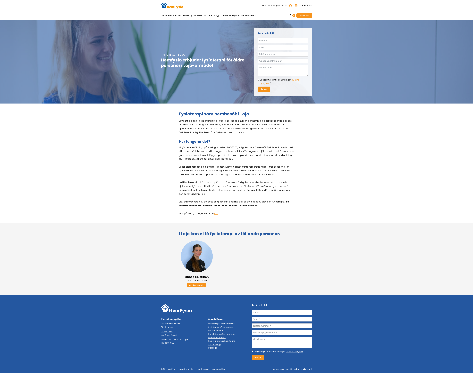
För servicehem (248, 15)
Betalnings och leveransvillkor (197, 15)
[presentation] (197, 256)
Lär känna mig (197, 285)
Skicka (264, 89)
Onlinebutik (304, 15)
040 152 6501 (167, 331)
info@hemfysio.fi (169, 335)
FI (307, 5)
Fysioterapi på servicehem (221, 327)
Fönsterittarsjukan (230, 15)
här (216, 213)
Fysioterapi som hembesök (221, 323)
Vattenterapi (214, 344)
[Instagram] (296, 5)
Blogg (217, 15)
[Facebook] (290, 5)
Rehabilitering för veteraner (221, 334)
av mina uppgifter (294, 351)
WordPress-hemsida (292, 369)
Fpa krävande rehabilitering (221, 341)
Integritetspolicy (186, 369)
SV (310, 5)
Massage (212, 347)
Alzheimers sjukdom (171, 15)
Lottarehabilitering (217, 337)
